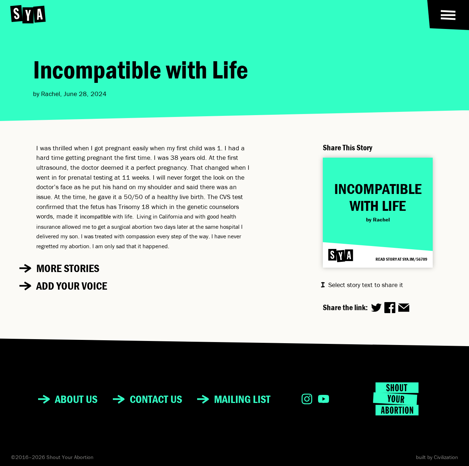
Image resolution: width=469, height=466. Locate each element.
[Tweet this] (376, 307)
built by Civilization (437, 457)
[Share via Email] (403, 307)
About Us (76, 399)
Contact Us (156, 399)
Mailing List (242, 399)
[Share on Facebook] (389, 307)
